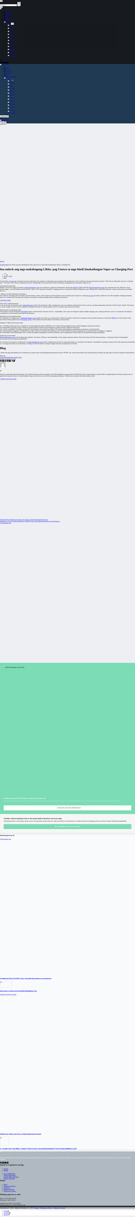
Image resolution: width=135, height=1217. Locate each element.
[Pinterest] (5, 361)
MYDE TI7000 (77, 287)
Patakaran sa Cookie (10, 1191)
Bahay (7, 68)
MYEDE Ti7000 (27, 319)
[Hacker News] (10, 361)
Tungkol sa (8, 71)
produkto (7, 69)
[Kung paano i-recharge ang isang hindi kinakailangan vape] (6, 987)
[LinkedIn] (8, 361)
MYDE (114, 318)
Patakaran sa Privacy (10, 1186)
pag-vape (14, 281)
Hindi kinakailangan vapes (7, 337)
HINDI (6, 1170)
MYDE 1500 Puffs (9, 1178)
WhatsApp (5, 119)
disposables (24, 311)
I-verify (7, 73)
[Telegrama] (12, 361)
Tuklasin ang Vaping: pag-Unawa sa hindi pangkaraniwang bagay (20, 1134)
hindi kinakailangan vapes (31, 287)
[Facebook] (1, 361)
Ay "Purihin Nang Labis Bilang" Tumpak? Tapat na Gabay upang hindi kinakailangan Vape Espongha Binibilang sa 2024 (38, 1148)
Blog (6, 75)
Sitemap (36, 1208)
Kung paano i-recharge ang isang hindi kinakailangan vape (18, 991)
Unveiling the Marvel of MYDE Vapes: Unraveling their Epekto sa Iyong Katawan (25, 978)
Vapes (19, 357)
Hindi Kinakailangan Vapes (97, 287)
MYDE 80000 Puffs (10, 1175)
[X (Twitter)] (3, 361)
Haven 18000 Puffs (9, 1173)
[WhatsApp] (14, 361)
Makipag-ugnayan (10, 76)
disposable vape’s (28, 305)
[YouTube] (7, 1163)
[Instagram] (5, 1163)
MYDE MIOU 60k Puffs (11, 1177)
